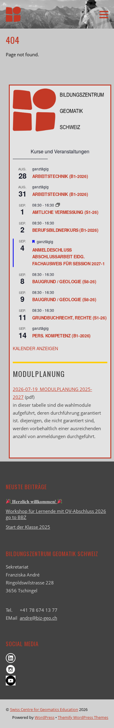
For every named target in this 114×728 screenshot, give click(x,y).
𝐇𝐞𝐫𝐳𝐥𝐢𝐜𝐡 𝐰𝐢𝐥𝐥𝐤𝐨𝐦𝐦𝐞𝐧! (34, 501)
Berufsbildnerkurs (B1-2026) (65, 230)
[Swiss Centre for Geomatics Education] (13, 18)
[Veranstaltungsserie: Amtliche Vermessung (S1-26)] (58, 204)
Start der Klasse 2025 (28, 527)
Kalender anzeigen (35, 348)
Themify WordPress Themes (83, 717)
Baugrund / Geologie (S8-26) (64, 281)
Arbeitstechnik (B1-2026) (60, 176)
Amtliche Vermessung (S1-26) (65, 212)
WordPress (44, 717)
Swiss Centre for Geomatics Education (44, 709)
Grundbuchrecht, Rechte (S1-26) (69, 318)
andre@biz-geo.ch (38, 618)
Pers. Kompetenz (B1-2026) (61, 336)
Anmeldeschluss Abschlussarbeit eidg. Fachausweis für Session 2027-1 (68, 256)
